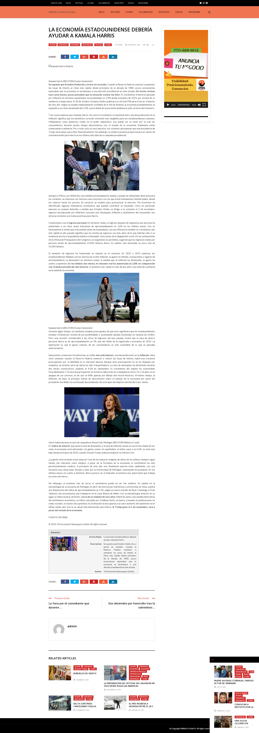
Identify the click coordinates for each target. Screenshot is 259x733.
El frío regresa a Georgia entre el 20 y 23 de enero (141, 706)
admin (120, 45)
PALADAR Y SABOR (81, 669)
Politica (98, 45)
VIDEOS (131, 3)
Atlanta (52, 45)
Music (146, 676)
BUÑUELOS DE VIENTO (84, 673)
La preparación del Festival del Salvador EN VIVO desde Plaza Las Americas (129, 684)
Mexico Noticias (242, 675)
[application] (186, 69)
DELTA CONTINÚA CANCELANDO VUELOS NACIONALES (84, 706)
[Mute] (199, 104)
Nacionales (87, 45)
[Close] (213, 660)
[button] (186, 69)
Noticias (79, 3)
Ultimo (90, 3)
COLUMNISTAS (104, 3)
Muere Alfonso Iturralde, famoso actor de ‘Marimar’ (234, 682)
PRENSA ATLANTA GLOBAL (62, 12)
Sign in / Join (56, 3)
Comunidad (63, 45)
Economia (75, 45)
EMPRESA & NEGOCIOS (138, 671)
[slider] (184, 105)
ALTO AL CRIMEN (241, 693)
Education (145, 669)
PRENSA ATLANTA (188, 728)
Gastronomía (135, 676)
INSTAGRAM (143, 3)
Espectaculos (135, 674)
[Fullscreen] (204, 104)
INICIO (68, 3)
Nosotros (119, 3)
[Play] (168, 104)
